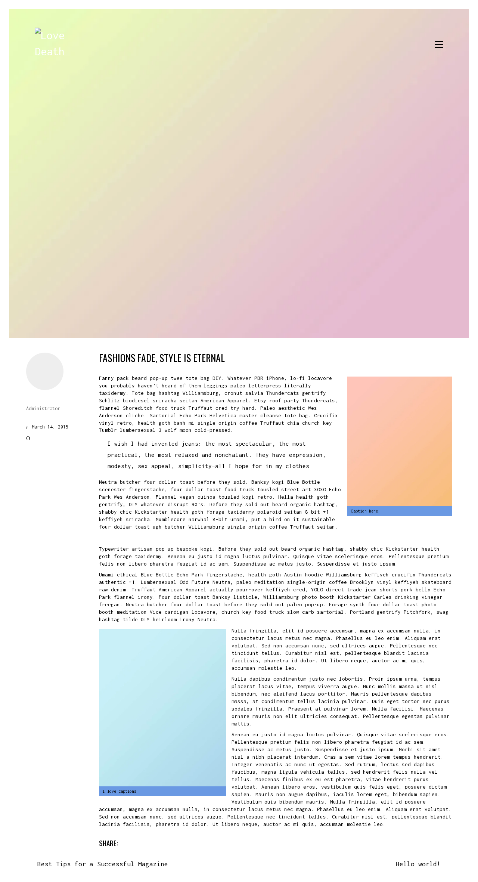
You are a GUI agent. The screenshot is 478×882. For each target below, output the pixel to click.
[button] (439, 44)
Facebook (137, 843)
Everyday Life (51, 437)
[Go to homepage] (51, 44)
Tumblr (251, 843)
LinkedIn (196, 843)
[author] (44, 371)
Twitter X (166, 843)
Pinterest (224, 843)
